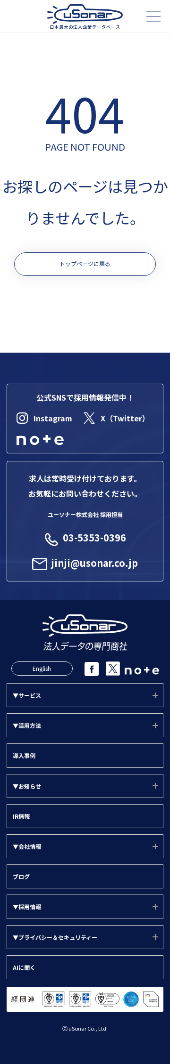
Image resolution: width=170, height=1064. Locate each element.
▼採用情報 (27, 907)
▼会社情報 (27, 846)
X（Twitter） (125, 418)
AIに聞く (24, 967)
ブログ (21, 876)
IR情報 (21, 816)
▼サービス (27, 695)
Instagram (53, 418)
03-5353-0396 (94, 537)
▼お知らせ (27, 786)
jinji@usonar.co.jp (94, 563)
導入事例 (24, 755)
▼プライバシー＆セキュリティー (55, 937)
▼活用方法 (27, 725)
